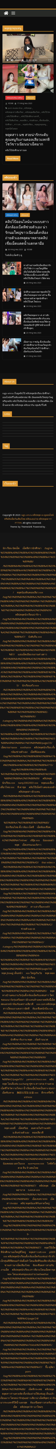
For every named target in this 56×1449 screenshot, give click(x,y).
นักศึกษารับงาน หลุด (21, 1039)
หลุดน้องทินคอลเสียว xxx (30, 592)
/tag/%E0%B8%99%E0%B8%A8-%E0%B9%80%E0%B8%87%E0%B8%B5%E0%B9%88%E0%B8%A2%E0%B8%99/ (28, 774)
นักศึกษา (8, 124)
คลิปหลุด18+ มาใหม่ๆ (31, 1406)
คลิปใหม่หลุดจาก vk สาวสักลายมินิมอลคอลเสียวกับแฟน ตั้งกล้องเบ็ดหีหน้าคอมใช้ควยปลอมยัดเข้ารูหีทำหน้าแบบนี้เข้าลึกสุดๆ (37, 322)
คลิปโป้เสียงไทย (11, 120)
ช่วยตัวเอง (33, 120)
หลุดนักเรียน (28, 124)
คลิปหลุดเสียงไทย (32, 112)
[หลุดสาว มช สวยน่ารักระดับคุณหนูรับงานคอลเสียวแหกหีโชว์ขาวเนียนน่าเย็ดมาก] (28, 78)
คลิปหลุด (27, 108)
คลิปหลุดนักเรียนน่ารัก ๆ (28, 614)
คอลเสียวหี (37, 1132)
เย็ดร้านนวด (41, 1039)
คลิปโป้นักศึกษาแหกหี (30, 116)
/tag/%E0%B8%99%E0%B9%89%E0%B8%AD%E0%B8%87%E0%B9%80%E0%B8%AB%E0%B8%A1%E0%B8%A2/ (28, 1442)
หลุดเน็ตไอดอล (11, 128)
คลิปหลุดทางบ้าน (11, 215)
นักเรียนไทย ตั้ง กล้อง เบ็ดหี (20, 827)
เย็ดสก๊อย (23, 1128)
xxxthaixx (25, 747)
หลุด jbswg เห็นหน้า (12, 973)
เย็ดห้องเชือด (44, 827)
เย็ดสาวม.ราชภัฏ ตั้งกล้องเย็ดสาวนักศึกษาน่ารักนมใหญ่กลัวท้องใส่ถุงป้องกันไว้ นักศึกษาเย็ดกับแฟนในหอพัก (37, 346)
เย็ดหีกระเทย (35, 1389)
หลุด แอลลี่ (9, 1128)
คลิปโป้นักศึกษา (12, 116)
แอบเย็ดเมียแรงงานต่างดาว (32, 654)
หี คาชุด (21, 787)
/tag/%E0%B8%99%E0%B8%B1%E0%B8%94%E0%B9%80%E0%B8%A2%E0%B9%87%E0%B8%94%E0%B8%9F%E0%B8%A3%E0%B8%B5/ (28, 986)
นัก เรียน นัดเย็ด (11, 548)
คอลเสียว (24, 120)
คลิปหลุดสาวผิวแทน (29, 791)
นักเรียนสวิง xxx (30, 685)
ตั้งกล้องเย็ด (44, 120)
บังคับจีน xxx (35, 636)
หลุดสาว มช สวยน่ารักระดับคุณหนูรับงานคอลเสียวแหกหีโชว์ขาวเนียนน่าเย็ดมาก (27, 139)
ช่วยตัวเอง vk (28, 928)
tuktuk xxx (34, 1190)
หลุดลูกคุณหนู (40, 124)
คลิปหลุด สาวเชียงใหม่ (14, 112)
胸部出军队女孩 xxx (27, 1092)
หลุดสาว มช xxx (37, 1252)
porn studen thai (15, 108)
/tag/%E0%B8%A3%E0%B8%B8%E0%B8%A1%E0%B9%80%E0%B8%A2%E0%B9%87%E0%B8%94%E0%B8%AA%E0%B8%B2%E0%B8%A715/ (28, 761)
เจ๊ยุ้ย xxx (35, 840)
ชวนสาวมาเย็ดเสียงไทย (17, 1265)
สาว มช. (17, 124)
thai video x (48, 862)
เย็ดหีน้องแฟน (37, 752)
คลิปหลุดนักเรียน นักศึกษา (15, 98)
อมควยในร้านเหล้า (41, 1128)
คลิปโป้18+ (45, 112)
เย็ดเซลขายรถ (39, 1199)
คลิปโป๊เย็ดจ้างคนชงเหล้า (42, 787)
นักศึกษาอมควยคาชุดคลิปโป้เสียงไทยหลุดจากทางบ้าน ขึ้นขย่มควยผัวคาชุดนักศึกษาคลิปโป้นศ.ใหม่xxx (37, 296)
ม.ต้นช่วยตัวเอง (21, 1132)
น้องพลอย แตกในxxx (14, 1163)
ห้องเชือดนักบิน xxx (42, 1008)
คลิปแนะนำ (30, 98)
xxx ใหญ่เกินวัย (34, 973)
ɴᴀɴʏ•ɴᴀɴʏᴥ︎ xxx (36, 1163)
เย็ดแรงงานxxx (9, 747)
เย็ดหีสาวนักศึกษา (32, 548)
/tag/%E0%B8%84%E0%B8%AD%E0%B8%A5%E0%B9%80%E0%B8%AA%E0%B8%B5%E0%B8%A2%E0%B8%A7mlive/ (28, 836)
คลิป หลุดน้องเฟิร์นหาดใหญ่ (35, 1203)
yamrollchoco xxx (36, 1079)
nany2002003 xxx (28, 782)
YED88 (10, 103)
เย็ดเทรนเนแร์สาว (31, 844)
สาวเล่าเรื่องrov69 (40, 906)
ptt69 (52, 1252)
